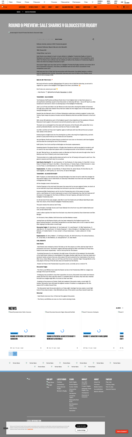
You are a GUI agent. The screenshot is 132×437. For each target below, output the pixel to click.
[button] (5, 428)
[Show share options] (93, 39)
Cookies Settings (81, 430)
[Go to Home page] (8, 7)
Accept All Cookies (81, 426)
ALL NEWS (118, 308)
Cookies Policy (30, 429)
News (18, 12)
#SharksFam (58, 83)
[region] (55, 428)
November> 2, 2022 (66, 92)
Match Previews (30, 12)
